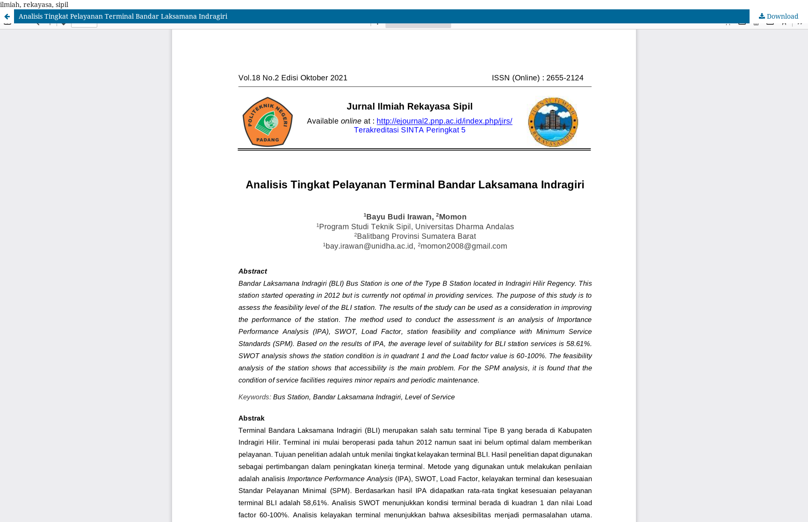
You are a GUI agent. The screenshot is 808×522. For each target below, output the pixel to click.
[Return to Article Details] (7, 16)
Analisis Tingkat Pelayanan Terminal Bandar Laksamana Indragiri (123, 16)
